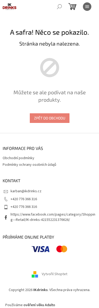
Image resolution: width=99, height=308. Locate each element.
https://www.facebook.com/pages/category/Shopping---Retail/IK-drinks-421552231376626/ (53, 217)
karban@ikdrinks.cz (26, 191)
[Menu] (87, 6)
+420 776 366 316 (24, 199)
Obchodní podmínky (18, 158)
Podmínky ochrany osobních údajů (29, 164)
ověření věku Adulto (39, 305)
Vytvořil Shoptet (54, 274)
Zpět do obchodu (49, 118)
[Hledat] (59, 6)
